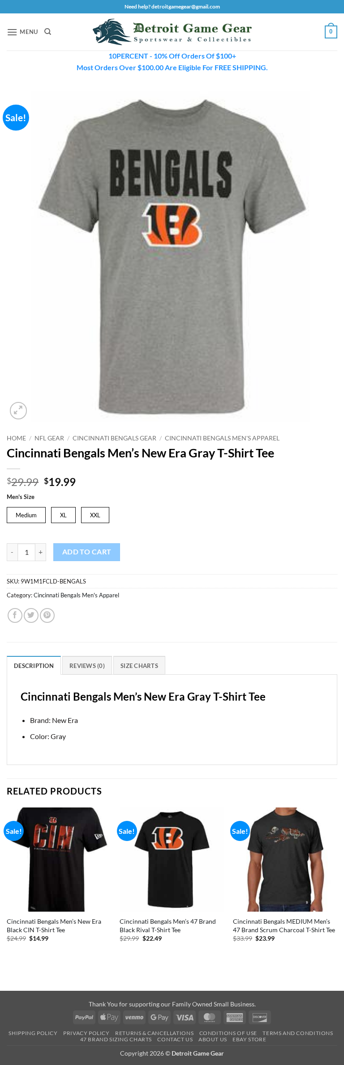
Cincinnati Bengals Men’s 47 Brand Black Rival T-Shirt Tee (168, 925)
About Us (212, 1039)
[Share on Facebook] (15, 615)
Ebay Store (249, 1039)
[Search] (47, 31)
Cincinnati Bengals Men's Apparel (222, 438)
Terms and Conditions (297, 1033)
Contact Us (175, 1039)
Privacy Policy (86, 1033)
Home (16, 438)
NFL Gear (49, 438)
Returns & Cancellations (154, 1033)
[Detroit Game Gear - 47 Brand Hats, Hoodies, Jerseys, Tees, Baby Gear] (172, 32)
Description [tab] (34, 665)
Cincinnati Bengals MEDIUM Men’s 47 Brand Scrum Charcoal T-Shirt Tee (284, 925)
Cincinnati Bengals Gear (114, 438)
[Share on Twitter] (31, 615)
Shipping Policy (33, 1033)
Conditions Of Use (228, 1033)
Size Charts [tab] (139, 665)
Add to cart (87, 552)
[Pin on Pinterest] (47, 615)
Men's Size (20, 497)
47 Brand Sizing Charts (116, 1039)
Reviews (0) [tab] (87, 665)
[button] (22, 32)
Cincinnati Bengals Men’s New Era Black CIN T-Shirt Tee (54, 925)
